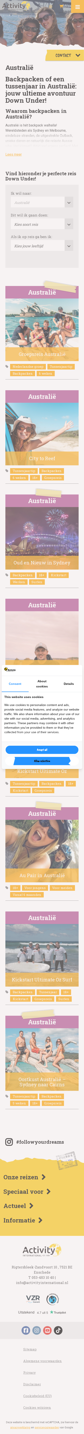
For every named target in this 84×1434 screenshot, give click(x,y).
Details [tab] (69, 683)
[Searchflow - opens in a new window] (74, 670)
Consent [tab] (15, 683)
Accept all (42, 750)
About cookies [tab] (42, 683)
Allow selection (42, 761)
